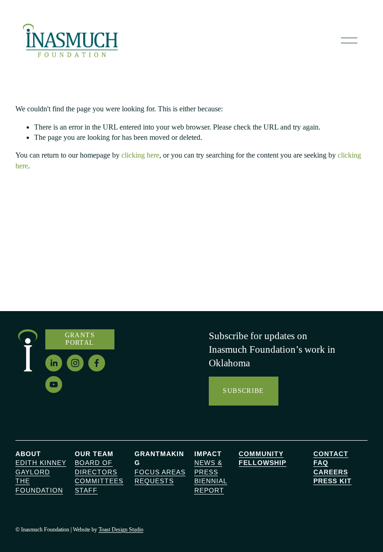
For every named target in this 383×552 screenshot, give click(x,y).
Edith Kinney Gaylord (40, 467)
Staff (86, 490)
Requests (154, 481)
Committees (99, 481)
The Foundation (39, 485)
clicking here (140, 155)
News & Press (208, 467)
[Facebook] (96, 363)
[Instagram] (75, 363)
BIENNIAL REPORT (210, 485)
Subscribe (243, 390)
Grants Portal (80, 339)
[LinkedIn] (53, 363)
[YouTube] (53, 384)
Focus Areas (160, 472)
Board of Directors (96, 467)
